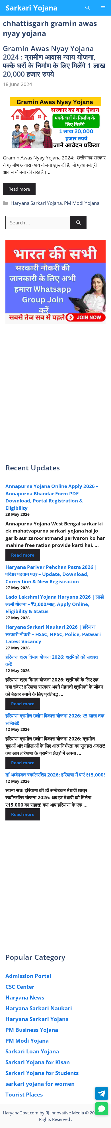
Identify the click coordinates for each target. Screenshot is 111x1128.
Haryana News (24, 997)
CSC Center (19, 986)
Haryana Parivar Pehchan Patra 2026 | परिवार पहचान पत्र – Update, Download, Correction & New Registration (51, 574)
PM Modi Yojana (81, 203)
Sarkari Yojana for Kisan (37, 1062)
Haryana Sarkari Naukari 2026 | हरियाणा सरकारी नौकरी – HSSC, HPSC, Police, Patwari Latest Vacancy (53, 634)
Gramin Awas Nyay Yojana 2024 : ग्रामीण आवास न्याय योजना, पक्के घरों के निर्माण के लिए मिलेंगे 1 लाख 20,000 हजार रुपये (54, 61)
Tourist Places (24, 1094)
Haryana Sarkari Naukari (38, 1008)
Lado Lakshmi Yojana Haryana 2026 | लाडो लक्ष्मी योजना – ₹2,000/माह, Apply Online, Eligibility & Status (54, 604)
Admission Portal (28, 976)
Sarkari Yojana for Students (42, 1073)
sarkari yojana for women (40, 1083)
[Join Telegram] (101, 1093)
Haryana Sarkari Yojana (36, 203)
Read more (19, 189)
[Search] (78, 223)
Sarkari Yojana (31, 7)
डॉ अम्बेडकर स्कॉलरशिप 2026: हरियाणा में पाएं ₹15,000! (55, 774)
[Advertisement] (55, 397)
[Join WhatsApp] (101, 1108)
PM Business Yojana (31, 1030)
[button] (87, 8)
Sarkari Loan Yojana (32, 1051)
